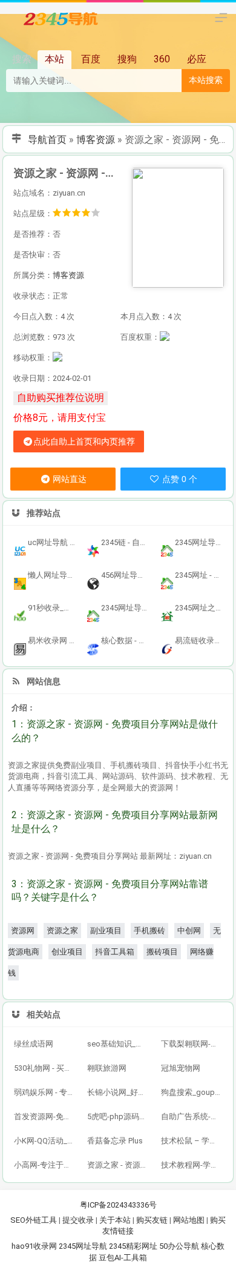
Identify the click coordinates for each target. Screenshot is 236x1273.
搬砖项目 (162, 951)
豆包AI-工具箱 (123, 1257)
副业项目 (106, 930)
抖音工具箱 (114, 951)
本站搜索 (206, 80)
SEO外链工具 (33, 1220)
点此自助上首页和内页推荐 (84, 441)
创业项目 (67, 951)
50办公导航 (179, 1246)
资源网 (22, 930)
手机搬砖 (149, 930)
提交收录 (78, 1220)
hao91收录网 (34, 1246)
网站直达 (69, 479)
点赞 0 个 (178, 479)
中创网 (189, 930)
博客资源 (95, 139)
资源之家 (62, 930)
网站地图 (189, 1220)
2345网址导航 (83, 1246)
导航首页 (47, 139)
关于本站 (115, 1220)
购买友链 (152, 1220)
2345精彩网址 (133, 1246)
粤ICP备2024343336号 (118, 1204)
